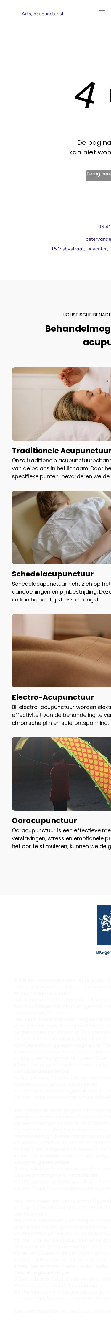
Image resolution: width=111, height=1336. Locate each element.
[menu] (102, 12)
